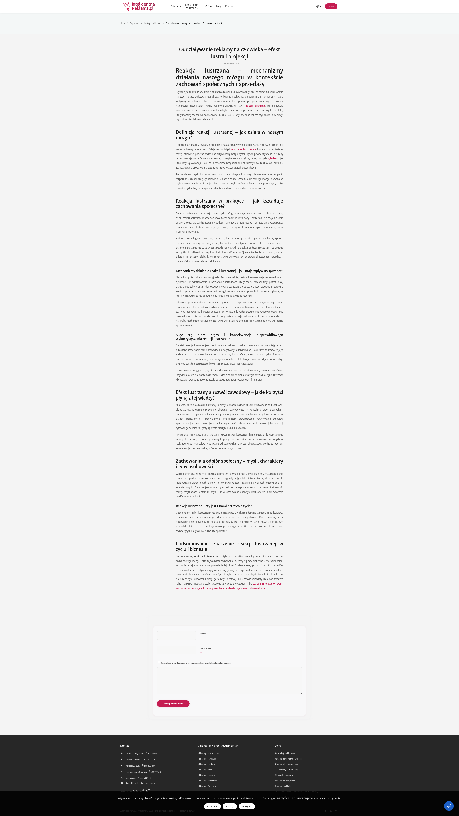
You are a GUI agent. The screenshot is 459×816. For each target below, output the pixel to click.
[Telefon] (319, 6)
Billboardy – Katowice (206, 758)
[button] (449, 806)
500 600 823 (148, 759)
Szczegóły (247, 806)
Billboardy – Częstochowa (208, 753)
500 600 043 (144, 777)
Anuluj (229, 806)
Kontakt (124, 745)
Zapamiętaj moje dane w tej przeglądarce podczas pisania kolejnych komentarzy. (196, 663)
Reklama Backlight (283, 785)
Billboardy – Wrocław (206, 785)
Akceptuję (212, 806)
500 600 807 (148, 765)
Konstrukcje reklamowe (285, 753)
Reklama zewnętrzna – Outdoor (288, 758)
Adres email (205, 651)
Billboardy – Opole (205, 769)
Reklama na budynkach (285, 780)
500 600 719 (154, 771)
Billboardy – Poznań (206, 775)
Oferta (278, 745)
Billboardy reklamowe (284, 775)
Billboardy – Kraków (206, 764)
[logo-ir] (139, 6)
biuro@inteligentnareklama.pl (144, 783)
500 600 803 (151, 753)
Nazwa (203, 636)
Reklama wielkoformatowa (286, 764)
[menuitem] (176, 6)
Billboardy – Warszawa (207, 780)
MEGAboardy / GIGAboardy (286, 769)
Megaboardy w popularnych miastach (217, 745)
